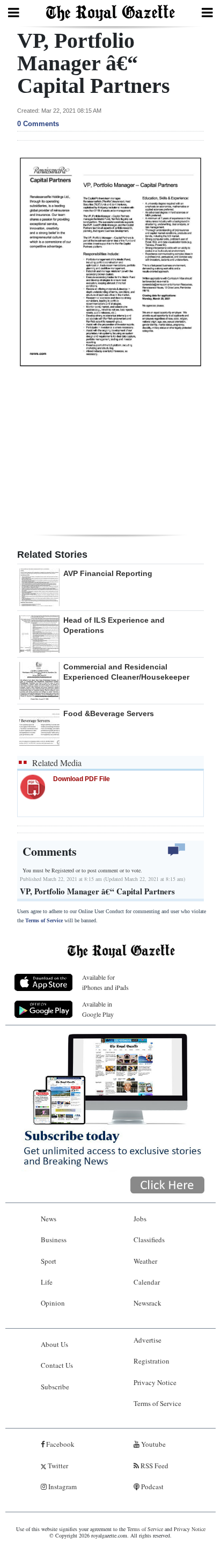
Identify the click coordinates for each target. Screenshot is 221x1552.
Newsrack (147, 1303)
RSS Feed (153, 1465)
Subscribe (55, 1386)
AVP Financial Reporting (107, 573)
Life (47, 1282)
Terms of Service (44, 920)
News (48, 1218)
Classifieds (149, 1239)
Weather (145, 1261)
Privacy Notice (155, 1382)
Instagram (62, 1486)
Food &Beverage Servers (108, 713)
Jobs (140, 1218)
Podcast (151, 1486)
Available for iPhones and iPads (105, 982)
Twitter (57, 1465)
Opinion (53, 1303)
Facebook (60, 1444)
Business (54, 1239)
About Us (54, 1344)
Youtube (152, 1444)
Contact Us (57, 1365)
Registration (152, 1361)
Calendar (147, 1282)
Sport (48, 1261)
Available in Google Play (98, 1009)
